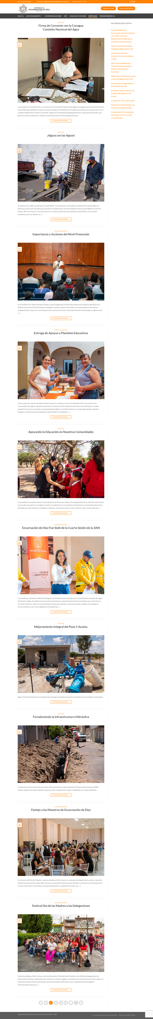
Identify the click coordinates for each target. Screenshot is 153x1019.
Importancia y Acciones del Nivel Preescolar (60, 234)
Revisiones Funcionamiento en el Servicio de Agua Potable (123, 106)
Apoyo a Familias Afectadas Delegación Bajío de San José (122, 47)
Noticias (92, 16)
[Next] (81, 1003)
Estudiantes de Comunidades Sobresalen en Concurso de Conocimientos (122, 115)
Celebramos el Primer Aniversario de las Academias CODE (122, 56)
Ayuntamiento (33, 16)
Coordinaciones (53, 16)
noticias (61, 22)
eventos (58, 231)
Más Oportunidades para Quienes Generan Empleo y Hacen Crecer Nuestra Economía (121, 67)
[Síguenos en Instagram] (132, 1)
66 (76, 1003)
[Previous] (41, 1003)
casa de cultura (78, 16)
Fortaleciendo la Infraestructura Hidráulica (61, 716)
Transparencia (107, 16)
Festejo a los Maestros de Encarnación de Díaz (61, 809)
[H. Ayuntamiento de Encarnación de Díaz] (43, 8)
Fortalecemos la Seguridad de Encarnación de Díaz (122, 84)
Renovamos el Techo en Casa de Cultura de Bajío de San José (123, 77)
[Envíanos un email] (134, 1)
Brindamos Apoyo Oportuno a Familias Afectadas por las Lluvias (122, 93)
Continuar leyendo (60, 120)
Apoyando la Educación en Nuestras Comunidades (61, 432)
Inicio (21, 16)
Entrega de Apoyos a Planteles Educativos (61, 333)
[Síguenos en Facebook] (130, 1)
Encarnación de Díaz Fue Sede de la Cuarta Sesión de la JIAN (61, 527)
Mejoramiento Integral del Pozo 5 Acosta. (61, 626)
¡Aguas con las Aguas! (61, 135)
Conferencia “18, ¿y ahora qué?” (123, 101)
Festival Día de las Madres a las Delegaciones (61, 905)
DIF (65, 16)
